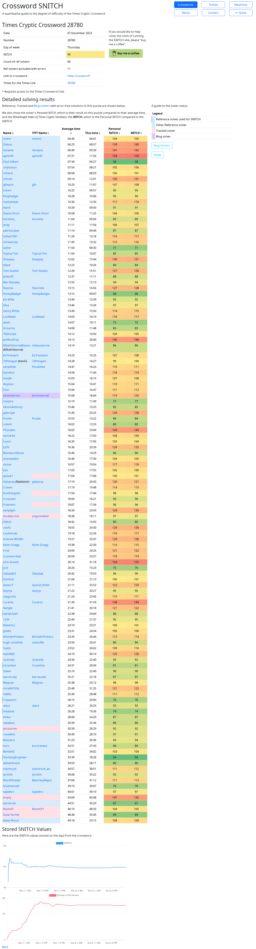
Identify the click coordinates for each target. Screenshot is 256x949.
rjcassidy (8, 660)
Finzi (6, 390)
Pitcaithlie (38, 367)
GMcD (7, 522)
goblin (7, 631)
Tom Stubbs (11, 271)
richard (8, 173)
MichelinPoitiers (13, 637)
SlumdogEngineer (15, 757)
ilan (5, 470)
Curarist (8, 602)
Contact (213, 13)
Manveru (9, 740)
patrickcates (11, 230)
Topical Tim (10, 253)
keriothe (37, 219)
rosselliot (9, 734)
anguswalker (40, 516)
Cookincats (10, 533)
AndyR (7, 378)
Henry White (11, 311)
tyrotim (8, 774)
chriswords (10, 242)
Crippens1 (10, 700)
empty (7, 797)
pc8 (5, 568)
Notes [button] (158, 155)
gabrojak (9, 413)
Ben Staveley (11, 282)
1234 (6, 619)
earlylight (9, 510)
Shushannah (11, 786)
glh (34, 185)
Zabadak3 (9, 573)
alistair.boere (11, 763)
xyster (7, 248)
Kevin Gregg (11, 545)
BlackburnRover (13, 453)
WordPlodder (12, 780)
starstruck (10, 769)
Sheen (7, 671)
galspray (37, 482)
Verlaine (37, 150)
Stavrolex (38, 288)
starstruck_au (41, 769)
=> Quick (241, 13)
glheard (8, 185)
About (186, 13)
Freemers (9, 505)
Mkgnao (8, 683)
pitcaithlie (9, 367)
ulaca (6, 705)
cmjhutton (10, 167)
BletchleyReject (42, 780)
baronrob (9, 803)
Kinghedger (11, 196)
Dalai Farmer (11, 815)
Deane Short (11, 213)
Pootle (7, 418)
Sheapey (8, 259)
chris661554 (11, 688)
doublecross (11, 516)
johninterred (11, 395)
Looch (7, 441)
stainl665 (9, 654)
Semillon (8, 372)
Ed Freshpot (40, 355)
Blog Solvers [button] (162, 145)
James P (8, 585)
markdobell (10, 202)
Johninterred (40, 395)
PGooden (9, 430)
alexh (6, 322)
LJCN (6, 447)
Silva (6, 305)
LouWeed (9, 317)
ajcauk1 (8, 476)
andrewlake (11, 459)
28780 (71, 83)
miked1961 (10, 236)
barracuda (10, 677)
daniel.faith (10, 614)
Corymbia (9, 665)
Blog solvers (42, 106)
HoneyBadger (12, 294)
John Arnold (10, 562)
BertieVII (8, 751)
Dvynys (7, 591)
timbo (7, 717)
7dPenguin (10, 361)
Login (160, 9)
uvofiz (7, 527)
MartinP (8, 809)
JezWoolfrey (11, 340)
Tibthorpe (9, 334)
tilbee (6, 265)
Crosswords (186, 5)
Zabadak (37, 573)
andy (6, 225)
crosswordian (12, 556)
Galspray (9, 482)
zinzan (7, 464)
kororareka (39, 746)
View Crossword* (78, 76)
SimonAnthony (12, 407)
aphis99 (8, 156)
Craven (7, 487)
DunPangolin (11, 493)
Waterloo (9, 625)
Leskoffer (38, 642)
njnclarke (9, 436)
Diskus (7, 144)
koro (6, 746)
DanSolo (8, 579)
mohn (7, 139)
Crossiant (9, 499)
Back (5, 947)
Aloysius (8, 384)
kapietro (8, 792)
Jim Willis (8, 299)
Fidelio (7, 694)
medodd (8, 711)
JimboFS (8, 276)
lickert (7, 190)
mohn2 (36, 139)
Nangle (7, 608)
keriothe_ (9, 219)
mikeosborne (41, 345)
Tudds (7, 648)
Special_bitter (41, 585)
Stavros (8, 288)
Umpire (8, 401)
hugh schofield (13, 642)
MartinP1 (38, 809)
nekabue (8, 723)
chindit (7, 179)
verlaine (8, 150)
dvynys (36, 591)
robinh (7, 424)
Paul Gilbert (11, 162)
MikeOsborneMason (16, 345)
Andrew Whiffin (13, 539)
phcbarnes (10, 728)
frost (6, 550)
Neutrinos (240, 5)
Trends (213, 5)
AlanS (6, 207)
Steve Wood (11, 820)
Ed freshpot (11, 355)
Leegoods (9, 596)
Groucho (9, 328)
